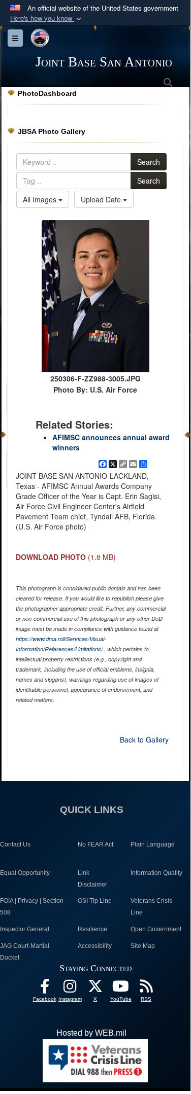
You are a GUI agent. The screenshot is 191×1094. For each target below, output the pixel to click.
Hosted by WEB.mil (91, 1033)
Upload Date (102, 199)
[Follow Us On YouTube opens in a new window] (121, 988)
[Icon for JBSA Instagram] (70, 988)
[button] (46, 18)
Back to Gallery (144, 739)
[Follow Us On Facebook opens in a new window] (44, 988)
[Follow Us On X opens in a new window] (95, 988)
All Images (40, 199)
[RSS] (146, 988)
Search (148, 162)
